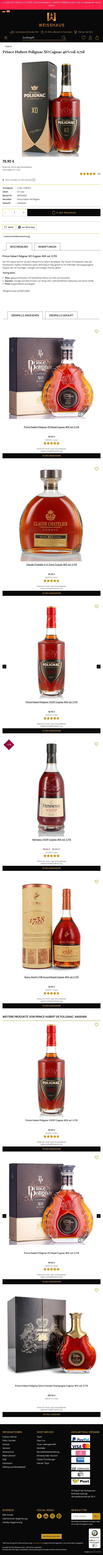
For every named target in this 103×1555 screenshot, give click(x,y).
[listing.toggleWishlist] (96, 332)
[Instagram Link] (52, 1515)
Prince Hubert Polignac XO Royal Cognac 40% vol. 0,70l (51, 427)
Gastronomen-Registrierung (15, 1518)
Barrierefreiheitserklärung (48, 1452)
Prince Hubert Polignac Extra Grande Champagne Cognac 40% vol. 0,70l (51, 1385)
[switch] (94, 1545)
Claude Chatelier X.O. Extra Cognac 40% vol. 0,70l (51, 564)
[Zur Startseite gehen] (51, 20)
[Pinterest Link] (58, 1515)
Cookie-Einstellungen (46, 1459)
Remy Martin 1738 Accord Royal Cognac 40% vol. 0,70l (51, 977)
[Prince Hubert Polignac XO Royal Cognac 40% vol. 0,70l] (51, 377)
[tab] (19, 246)
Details (51, 1414)
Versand (6, 1448)
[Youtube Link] (45, 1515)
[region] (51, 108)
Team (39, 1437)
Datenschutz (8, 1452)
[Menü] (6, 37)
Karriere (6, 1444)
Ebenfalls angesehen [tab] (25, 315)
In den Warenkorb (66, 212)
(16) (90, 174)
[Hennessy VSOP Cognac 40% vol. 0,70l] (51, 789)
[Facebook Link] (39, 1515)
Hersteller (41, 1448)
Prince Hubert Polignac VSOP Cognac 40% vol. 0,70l (52, 702)
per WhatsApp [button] (28, 227)
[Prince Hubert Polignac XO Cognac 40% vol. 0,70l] (51, 108)
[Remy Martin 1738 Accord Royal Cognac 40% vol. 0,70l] (51, 927)
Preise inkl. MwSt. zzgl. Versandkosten (17, 167)
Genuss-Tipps (43, 1463)
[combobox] (42, 37)
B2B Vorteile (8, 1515)
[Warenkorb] (97, 37)
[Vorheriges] (4, 666)
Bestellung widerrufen (51, 1536)
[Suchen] (64, 37)
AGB (4, 1459)
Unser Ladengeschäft (46, 1444)
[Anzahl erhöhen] (23, 212)
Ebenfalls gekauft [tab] (61, 315)
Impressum (7, 1463)
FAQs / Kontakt (9, 1440)
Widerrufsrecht (9, 1455)
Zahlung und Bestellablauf (14, 1467)
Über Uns (41, 1440)
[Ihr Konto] (90, 37)
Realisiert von (89, 1552)
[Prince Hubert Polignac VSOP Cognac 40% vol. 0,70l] (51, 652)
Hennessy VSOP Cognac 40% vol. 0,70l (51, 839)
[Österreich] (8, 11)
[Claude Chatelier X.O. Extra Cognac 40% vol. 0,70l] (51, 514)
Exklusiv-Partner (10, 1437)
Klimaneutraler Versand (47, 1455)
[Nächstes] (98, 666)
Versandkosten (37, 1543)
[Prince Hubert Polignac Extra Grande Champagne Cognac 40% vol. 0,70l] (51, 1335)
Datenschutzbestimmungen (85, 1521)
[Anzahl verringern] (5, 212)
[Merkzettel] (83, 37)
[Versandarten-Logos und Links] (81, 1480)
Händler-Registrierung (12, 1522)
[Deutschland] (3, 11)
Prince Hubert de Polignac (28, 199)
